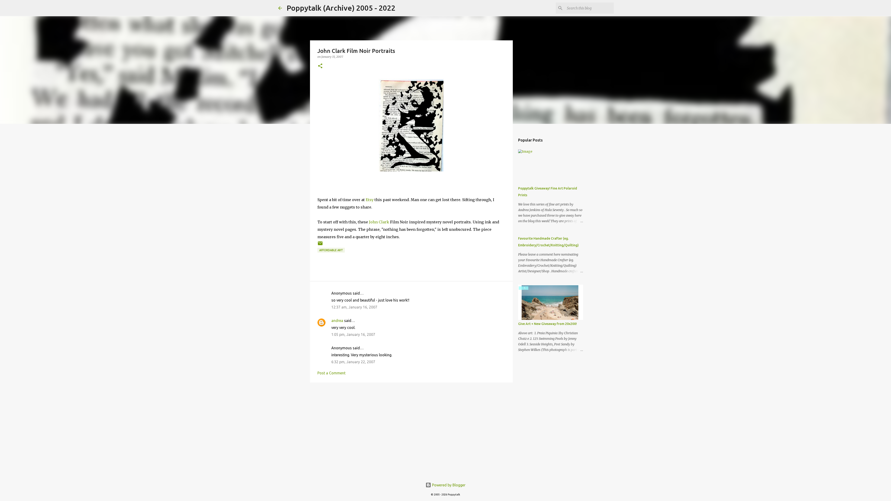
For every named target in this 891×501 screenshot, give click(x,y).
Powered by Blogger (448, 485)
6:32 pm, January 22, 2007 (353, 362)
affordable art (331, 250)
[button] (320, 66)
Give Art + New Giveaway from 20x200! (547, 324)
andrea (337, 320)
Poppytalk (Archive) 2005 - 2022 (341, 8)
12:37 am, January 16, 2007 (354, 307)
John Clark (379, 222)
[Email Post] (320, 245)
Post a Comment (331, 373)
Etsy (370, 199)
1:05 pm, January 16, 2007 (353, 334)
